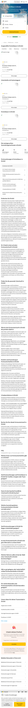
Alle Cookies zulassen (20, 704)
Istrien (5, 42)
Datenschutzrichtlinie (20, 700)
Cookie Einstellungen (7, 704)
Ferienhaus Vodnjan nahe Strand (10, 65)
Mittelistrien (11, 42)
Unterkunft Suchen (14, 32)
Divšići (16, 42)
